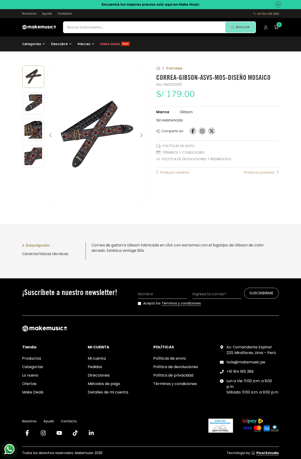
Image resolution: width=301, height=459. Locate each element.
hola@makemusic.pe (245, 362)
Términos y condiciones (183, 152)
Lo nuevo (30, 375)
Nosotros (29, 13)
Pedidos (95, 367)
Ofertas (29, 383)
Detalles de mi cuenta (108, 392)
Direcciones (99, 375)
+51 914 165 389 (267, 14)
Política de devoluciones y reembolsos (196, 159)
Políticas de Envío (179, 146)
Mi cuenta (97, 358)
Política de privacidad (173, 375)
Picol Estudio (267, 453)
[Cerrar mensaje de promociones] (278, 4)
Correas (174, 68)
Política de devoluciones (175, 367)
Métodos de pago (104, 383)
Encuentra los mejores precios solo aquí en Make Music (150, 4)
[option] (33, 76)
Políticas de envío (169, 358)
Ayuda (47, 13)
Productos (31, 358)
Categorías (32, 367)
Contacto (65, 13)
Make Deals (33, 392)
